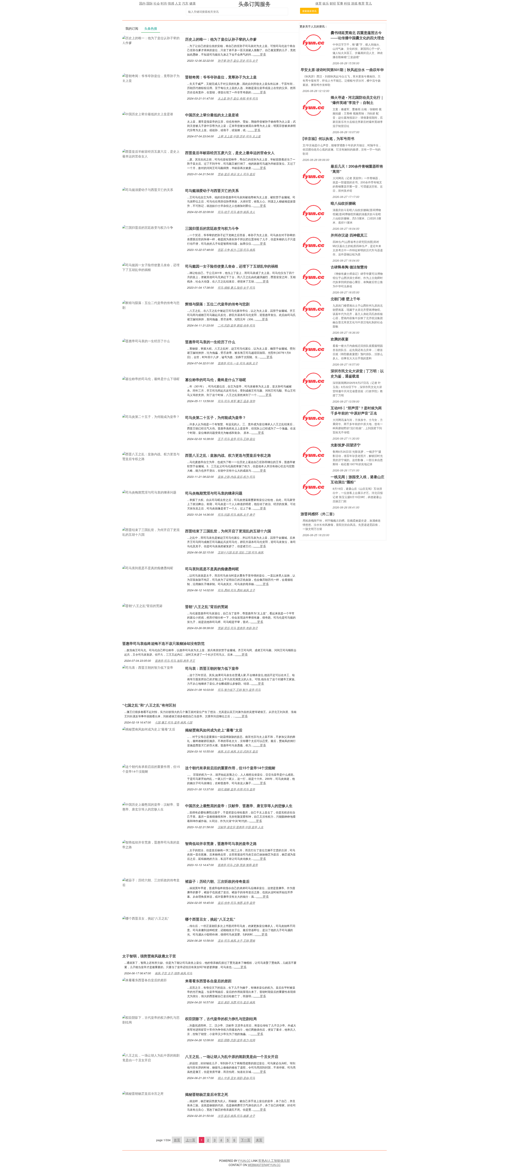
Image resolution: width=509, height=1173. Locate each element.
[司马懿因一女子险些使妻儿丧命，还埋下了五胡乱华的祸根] (151, 267)
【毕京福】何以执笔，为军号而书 (327, 138)
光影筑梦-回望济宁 (345, 445)
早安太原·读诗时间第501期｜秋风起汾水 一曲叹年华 (342, 69)
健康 (192, 3)
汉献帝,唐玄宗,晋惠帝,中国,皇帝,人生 (240, 827)
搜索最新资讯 (309, 11)
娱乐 (325, 3)
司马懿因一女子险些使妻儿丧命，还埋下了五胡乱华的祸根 (231, 266)
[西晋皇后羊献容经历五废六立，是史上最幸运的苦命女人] (151, 153)
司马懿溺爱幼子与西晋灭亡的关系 (212, 190)
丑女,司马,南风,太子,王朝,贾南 (236, 940)
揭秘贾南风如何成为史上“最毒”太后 (213, 730)
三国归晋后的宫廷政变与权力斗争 (212, 228)
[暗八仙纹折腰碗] (313, 213)
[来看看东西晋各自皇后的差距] (144, 979)
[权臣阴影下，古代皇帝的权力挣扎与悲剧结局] (151, 1019)
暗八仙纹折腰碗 (343, 203)
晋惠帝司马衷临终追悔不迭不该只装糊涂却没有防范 (163, 643)
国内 (142, 3)
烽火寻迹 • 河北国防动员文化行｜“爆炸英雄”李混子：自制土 (357, 100)
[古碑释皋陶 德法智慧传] (313, 276)
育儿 (368, 3)
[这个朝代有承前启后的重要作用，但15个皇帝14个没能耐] (151, 768)
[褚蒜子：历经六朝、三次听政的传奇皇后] (151, 882)
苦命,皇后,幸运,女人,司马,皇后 (236, 174)
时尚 (164, 3)
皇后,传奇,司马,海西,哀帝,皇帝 (236, 903)
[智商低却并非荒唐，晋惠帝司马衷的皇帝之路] (151, 844)
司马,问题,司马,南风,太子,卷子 (236, 514)
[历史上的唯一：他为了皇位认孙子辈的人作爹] (151, 40)
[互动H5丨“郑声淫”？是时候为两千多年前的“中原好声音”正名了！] (313, 417)
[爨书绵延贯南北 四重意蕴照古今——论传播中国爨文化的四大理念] (313, 42)
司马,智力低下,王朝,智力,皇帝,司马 (239, 690)
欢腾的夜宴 (340, 339)
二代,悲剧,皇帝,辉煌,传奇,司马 (236, 325)
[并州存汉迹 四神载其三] (313, 244)
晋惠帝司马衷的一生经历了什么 (210, 341)
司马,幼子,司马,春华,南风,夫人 (236, 212)
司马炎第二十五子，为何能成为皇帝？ (215, 417)
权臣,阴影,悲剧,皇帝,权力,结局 (236, 1040)
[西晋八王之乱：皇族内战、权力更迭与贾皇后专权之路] (151, 456)
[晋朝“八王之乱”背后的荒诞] (142, 605)
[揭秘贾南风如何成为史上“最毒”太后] (148, 728)
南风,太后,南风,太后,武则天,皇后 (238, 751)
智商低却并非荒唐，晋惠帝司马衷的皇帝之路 (221, 843)
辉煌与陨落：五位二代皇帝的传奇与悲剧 (217, 304)
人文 (178, 3)
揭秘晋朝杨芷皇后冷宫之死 (206, 1094)
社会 (156, 3)
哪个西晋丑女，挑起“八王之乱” (210, 919)
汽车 (185, 3)
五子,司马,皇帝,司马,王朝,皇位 (236, 439)
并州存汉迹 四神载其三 (349, 235)
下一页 (245, 1140)
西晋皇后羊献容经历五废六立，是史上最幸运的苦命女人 (230, 152)
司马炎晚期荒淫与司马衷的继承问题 (213, 493)
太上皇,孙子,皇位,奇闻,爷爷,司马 (238, 98)
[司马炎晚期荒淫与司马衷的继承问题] (149, 492)
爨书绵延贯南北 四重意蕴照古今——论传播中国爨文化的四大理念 (357, 35)
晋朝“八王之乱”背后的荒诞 (206, 606)
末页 (259, 1140)
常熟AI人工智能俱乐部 (274, 1160)
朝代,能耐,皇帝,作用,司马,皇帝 (236, 789)
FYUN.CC (244, 1161)
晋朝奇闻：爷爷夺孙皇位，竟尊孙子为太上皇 (221, 77)
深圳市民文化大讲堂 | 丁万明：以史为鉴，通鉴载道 (357, 373)
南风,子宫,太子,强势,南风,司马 (173, 973)
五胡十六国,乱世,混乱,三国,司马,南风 (240, 552)
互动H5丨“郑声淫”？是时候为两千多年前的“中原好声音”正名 (356, 410)
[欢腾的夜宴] (313, 348)
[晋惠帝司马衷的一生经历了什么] (146, 340)
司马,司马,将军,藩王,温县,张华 (236, 401)
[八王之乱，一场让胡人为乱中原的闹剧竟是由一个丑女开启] (151, 1057)
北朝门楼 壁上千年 (345, 298)
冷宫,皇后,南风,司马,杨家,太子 (236, 1116)
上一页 (190, 1140)
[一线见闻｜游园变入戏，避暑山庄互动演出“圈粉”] (313, 486)
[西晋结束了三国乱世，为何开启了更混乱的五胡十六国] (151, 531)
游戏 (354, 3)
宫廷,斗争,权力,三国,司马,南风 (236, 250)
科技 (347, 3)
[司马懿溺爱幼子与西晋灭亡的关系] (147, 189)
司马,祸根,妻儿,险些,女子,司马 (236, 287)
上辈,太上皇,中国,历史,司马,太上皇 (239, 136)
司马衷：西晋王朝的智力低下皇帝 (212, 668)
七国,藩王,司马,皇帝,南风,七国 (173, 722)
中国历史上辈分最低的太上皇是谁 (212, 114)
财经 (333, 3)
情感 (171, 3)
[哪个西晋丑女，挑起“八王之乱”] (145, 918)
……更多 (260, 54)
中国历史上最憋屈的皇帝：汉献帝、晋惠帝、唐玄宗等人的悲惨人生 (238, 805)
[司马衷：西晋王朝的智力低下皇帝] (147, 667)
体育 (318, 3)
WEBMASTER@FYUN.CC (264, 1165)
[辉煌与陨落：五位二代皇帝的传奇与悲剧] (151, 304)
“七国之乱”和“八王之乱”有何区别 (149, 705)
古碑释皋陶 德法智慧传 (349, 267)
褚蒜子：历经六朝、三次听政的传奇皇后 (217, 881)
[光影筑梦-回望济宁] (313, 454)
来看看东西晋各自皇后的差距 (208, 980)
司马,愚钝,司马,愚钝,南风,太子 (236, 590)
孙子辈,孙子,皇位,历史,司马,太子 (238, 61)
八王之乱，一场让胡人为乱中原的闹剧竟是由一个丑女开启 (231, 1056)
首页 (177, 1140)
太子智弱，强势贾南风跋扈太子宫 (149, 956)
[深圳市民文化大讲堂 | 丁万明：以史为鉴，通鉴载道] (313, 380)
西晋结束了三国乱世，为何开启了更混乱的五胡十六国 (228, 531)
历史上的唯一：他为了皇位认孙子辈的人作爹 (221, 39)
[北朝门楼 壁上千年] (313, 308)
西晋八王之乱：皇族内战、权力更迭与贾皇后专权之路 (228, 455)
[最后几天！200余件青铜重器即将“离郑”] (313, 176)
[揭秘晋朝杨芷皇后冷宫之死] (143, 1093)
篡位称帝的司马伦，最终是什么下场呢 (215, 379)
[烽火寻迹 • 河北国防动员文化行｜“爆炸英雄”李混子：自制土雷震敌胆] (313, 107)
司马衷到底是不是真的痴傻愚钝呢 (212, 568)
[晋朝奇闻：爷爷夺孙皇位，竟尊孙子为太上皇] (151, 77)
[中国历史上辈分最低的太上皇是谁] (147, 113)
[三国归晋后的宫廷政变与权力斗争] (147, 227)
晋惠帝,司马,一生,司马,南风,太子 (238, 363)
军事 (340, 3)
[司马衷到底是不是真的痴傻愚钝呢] (147, 567)
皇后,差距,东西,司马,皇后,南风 (236, 1002)
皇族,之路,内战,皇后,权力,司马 (236, 477)
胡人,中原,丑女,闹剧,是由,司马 (236, 1078)
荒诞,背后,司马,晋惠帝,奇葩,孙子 (238, 628)
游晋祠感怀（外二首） (318, 513)
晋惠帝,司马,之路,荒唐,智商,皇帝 (238, 865)
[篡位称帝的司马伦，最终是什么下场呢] (151, 378)
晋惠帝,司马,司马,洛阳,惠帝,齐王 (175, 661)
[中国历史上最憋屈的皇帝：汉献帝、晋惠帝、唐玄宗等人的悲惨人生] (151, 806)
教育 (361, 3)
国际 (149, 3)
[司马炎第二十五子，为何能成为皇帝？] (151, 416)
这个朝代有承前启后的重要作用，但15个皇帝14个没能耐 (230, 767)
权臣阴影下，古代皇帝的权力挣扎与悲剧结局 (221, 1018)
